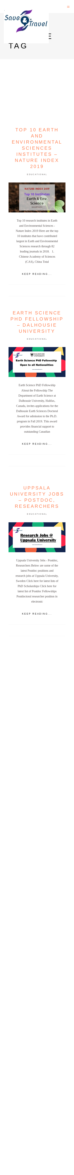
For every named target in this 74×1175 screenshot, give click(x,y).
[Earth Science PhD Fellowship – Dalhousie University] (37, 362)
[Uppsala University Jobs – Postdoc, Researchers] (37, 537)
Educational (37, 174)
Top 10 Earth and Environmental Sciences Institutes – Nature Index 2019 (37, 148)
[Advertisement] (37, 793)
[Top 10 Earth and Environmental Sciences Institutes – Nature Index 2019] (37, 197)
